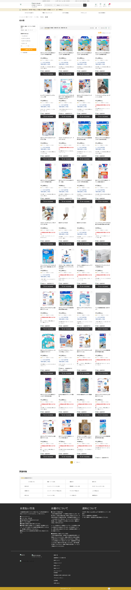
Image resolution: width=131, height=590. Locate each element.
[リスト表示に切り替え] (109, 28)
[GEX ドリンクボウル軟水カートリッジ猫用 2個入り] (103, 183)
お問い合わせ (57, 583)
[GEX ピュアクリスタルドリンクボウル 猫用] (84, 98)
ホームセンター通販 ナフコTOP (25, 17)
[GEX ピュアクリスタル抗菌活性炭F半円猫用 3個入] (103, 354)
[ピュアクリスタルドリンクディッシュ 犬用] (48, 98)
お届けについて (59, 508)
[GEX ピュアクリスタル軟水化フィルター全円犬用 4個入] (84, 56)
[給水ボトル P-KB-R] (66, 225)
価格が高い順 (64, 27)
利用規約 (56, 572)
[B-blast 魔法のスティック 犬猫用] (66, 397)
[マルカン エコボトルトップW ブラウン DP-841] (48, 225)
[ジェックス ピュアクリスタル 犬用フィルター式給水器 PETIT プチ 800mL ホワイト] (66, 98)
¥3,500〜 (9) (24, 43)
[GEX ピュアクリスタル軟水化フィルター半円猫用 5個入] (48, 56)
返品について (57, 568)
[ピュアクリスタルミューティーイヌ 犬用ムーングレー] (66, 354)
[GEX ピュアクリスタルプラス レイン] (84, 310)
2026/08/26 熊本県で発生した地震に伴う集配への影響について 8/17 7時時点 (42, 9)
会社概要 (56, 580)
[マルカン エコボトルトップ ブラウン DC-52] (66, 141)
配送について (57, 565)
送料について (89, 508)
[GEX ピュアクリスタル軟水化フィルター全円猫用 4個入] (66, 56)
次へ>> (78, 462)
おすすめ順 (47, 27)
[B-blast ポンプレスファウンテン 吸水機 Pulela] (103, 268)
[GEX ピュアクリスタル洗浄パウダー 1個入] (66, 183)
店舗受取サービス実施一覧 (60, 557)
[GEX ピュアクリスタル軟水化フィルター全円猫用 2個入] (103, 56)
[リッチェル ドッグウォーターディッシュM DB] (103, 98)
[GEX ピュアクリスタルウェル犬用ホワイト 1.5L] (103, 397)
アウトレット (84, 12)
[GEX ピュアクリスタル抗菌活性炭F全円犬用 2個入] (84, 141)
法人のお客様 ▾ (102, 12)
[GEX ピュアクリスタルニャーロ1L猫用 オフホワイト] (48, 354)
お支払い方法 (27, 508)
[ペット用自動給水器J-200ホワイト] (103, 310)
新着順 (51, 27)
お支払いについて (58, 563)
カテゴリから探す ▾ (29, 12)
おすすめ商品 (65, 12)
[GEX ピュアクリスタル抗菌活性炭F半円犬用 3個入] (103, 439)
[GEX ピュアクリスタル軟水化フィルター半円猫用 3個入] (48, 183)
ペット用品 (36, 17)
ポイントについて (58, 571)
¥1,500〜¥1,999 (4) (26, 38)
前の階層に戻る (31, 481)
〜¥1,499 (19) (24, 36)
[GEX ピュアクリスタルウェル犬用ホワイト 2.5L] (84, 354)
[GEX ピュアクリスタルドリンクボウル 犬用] (48, 141)
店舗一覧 (56, 555)
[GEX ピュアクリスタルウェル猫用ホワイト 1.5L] (48, 310)
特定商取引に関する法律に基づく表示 (62, 575)
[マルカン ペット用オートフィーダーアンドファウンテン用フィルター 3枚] (84, 439)
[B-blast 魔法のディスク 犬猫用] (84, 397)
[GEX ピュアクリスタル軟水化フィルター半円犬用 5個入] (84, 183)
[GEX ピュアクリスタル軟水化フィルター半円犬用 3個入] (48, 397)
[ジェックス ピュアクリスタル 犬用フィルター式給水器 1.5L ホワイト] (48, 268)
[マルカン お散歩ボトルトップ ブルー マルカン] (84, 268)
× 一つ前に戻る (24, 52)
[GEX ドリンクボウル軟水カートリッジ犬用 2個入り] (66, 439)
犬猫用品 (42, 17)
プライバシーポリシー (59, 578)
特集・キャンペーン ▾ (47, 12)
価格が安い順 (57, 27)
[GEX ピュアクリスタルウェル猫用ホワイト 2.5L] (48, 439)
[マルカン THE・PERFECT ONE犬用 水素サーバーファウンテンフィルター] (66, 268)
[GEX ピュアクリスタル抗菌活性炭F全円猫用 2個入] (66, 310)
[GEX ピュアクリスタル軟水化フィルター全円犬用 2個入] (103, 141)
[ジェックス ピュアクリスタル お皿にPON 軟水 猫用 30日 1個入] (103, 225)
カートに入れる (49, 74)
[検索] (85, 5)
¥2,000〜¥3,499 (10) (26, 40)
